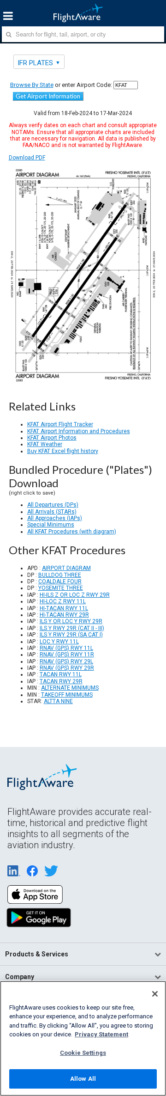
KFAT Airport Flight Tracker (60, 424)
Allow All (83, 1078)
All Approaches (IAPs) (54, 518)
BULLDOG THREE (59, 575)
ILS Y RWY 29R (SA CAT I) (71, 634)
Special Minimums (50, 524)
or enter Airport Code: (61, 84)
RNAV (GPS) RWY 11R (67, 654)
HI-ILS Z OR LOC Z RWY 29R (75, 595)
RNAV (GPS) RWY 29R (67, 668)
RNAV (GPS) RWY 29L (66, 661)
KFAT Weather (44, 444)
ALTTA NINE (58, 701)
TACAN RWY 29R (61, 681)
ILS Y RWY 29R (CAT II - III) (72, 628)
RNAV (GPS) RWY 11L (66, 648)
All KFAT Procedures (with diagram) (71, 531)
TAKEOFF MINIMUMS (67, 695)
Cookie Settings (83, 1052)
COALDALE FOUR (60, 581)
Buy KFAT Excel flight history (62, 451)
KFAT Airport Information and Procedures (78, 431)
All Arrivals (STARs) (52, 511)
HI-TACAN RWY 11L (64, 608)
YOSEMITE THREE (60, 588)
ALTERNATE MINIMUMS (70, 688)
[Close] (155, 994)
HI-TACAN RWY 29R (64, 615)
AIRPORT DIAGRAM (66, 568)
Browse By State (31, 84)
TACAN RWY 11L (61, 674)
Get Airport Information (48, 96)
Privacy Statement (101, 1034)
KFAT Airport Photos (52, 438)
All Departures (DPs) (52, 505)
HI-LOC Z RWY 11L (63, 601)
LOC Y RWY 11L (59, 641)
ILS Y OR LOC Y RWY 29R (71, 621)
